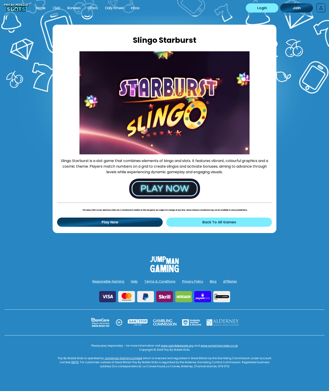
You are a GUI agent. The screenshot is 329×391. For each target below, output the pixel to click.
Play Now (110, 222)
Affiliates (230, 281)
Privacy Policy (192, 281)
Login (262, 8)
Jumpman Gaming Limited (123, 358)
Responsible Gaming (108, 281)
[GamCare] (100, 322)
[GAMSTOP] (138, 322)
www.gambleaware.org (177, 346)
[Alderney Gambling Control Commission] (223, 322)
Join (297, 8)
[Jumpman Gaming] (164, 271)
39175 (75, 362)
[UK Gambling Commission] (164, 322)
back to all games (219, 222)
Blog (213, 281)
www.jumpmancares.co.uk (219, 346)
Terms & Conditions (159, 281)
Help (134, 281)
